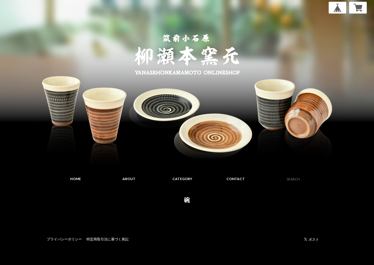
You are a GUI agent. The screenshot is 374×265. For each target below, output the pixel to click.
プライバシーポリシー (64, 239)
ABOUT (129, 179)
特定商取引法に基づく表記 (107, 239)
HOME (75, 179)
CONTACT (235, 179)
